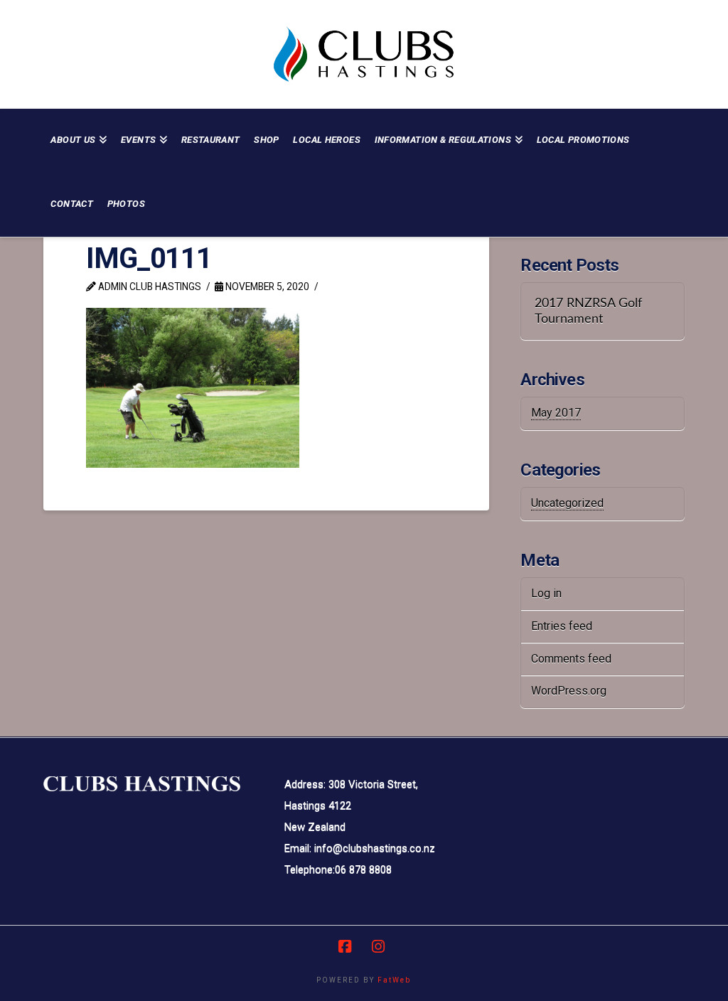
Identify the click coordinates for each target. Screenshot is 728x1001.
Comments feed (571, 658)
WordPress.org (568, 690)
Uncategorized (567, 503)
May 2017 (556, 412)
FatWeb (394, 980)
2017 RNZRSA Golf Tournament (588, 310)
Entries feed (561, 626)
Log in (546, 593)
